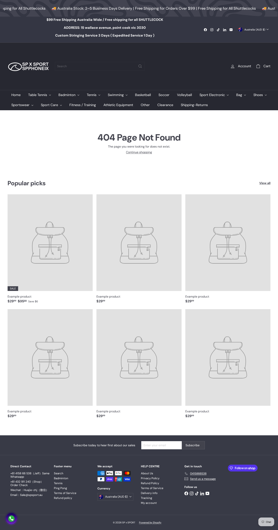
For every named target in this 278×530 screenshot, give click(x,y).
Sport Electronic (213, 95)
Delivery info (149, 493)
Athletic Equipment (118, 105)
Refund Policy (150, 483)
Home (16, 95)
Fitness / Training (82, 105)
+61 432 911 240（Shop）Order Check (26, 483)
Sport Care (50, 105)
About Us (147, 473)
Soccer (163, 95)
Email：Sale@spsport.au (26, 495)
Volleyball (184, 95)
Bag (239, 95)
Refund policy (63, 498)
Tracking (146, 498)
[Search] (140, 66)
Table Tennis (38, 95)
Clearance (165, 105)
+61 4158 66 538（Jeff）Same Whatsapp (30, 475)
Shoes (258, 95)
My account (149, 503)
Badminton (67, 95)
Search (58, 473)
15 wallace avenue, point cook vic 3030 (105, 27)
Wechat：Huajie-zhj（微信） (29, 490)
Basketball (143, 95)
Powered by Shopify (150, 522)
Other (145, 105)
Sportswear (20, 105)
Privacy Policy (150, 478)
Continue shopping (139, 152)
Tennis (92, 95)
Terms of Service (65, 493)
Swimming (116, 95)
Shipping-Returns (194, 105)
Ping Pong (60, 488)
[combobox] (100, 66)
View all (264, 183)
